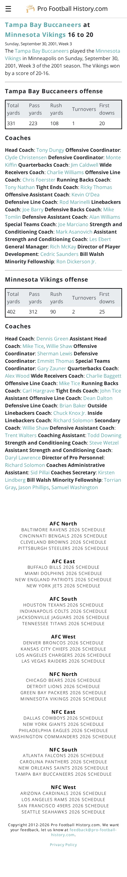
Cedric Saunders (59, 254)
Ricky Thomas (96, 187)
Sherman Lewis (54, 353)
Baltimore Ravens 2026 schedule (63, 530)
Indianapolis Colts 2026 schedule (63, 611)
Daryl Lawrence (23, 457)
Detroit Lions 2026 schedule (63, 686)
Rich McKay (63, 246)
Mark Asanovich (74, 231)
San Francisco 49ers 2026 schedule (63, 806)
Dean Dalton (98, 398)
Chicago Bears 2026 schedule (63, 680)
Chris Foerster (39, 179)
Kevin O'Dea (86, 194)
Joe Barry (33, 209)
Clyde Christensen (26, 157)
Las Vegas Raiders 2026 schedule (63, 661)
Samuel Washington (74, 487)
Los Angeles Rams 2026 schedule (64, 799)
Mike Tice (33, 346)
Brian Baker (72, 405)
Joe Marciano (73, 224)
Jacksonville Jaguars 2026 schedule (63, 617)
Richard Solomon (73, 420)
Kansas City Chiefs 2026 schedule (63, 649)
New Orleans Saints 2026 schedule (63, 768)
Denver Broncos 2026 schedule (63, 643)
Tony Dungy (50, 150)
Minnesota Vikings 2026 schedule (63, 699)
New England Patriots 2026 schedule (63, 579)
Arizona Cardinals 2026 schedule (63, 793)
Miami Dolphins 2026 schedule (64, 573)
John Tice (110, 390)
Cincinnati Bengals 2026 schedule (63, 536)
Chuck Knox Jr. (69, 413)
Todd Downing (104, 435)
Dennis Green (52, 338)
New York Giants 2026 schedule (63, 724)
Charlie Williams (65, 172)
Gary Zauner (51, 368)
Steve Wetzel (104, 442)
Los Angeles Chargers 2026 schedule (63, 655)
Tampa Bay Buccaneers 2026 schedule (63, 774)
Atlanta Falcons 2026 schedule (63, 755)
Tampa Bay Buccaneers (43, 24)
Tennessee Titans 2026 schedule (63, 623)
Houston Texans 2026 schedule (63, 605)
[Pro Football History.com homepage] (30, 8)
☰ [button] (8, 8)
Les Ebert (100, 239)
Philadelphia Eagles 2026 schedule (63, 730)
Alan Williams (104, 216)
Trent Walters (21, 435)
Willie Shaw (59, 346)
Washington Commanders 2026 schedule (63, 736)
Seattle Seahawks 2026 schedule (64, 812)
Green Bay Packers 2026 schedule (63, 692)
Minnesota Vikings (35, 34)
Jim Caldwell (84, 164)
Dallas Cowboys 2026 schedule (63, 718)
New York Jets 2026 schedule (64, 586)
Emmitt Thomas (55, 360)
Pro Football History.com (72, 8)
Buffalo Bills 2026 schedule (63, 567)
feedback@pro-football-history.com (84, 832)
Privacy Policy (63, 844)
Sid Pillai (40, 472)
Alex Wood (17, 375)
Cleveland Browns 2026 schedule (63, 542)
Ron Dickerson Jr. (76, 261)
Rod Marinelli (74, 202)
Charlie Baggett (103, 375)
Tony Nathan (20, 187)
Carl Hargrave (39, 390)
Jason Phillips (33, 487)
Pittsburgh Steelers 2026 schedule (63, 548)
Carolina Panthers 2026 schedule (63, 762)
